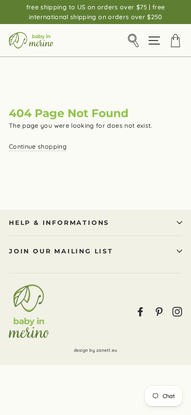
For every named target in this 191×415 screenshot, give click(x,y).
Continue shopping (38, 146)
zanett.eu (106, 350)
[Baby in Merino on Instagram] (177, 311)
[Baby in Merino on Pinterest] (159, 311)
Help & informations (59, 223)
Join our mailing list (61, 251)
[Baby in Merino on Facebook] (140, 311)
